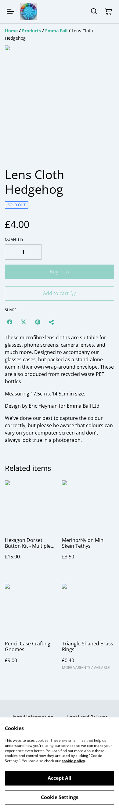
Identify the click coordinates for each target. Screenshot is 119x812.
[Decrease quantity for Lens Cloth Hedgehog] (11, 252)
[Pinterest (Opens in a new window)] (37, 322)
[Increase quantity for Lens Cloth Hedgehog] (35, 252)
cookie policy (73, 760)
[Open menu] (10, 11)
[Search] (94, 11)
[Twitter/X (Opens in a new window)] (23, 322)
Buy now (59, 271)
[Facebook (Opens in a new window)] (9, 322)
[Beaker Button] (28, 11)
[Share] (51, 322)
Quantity (14, 239)
